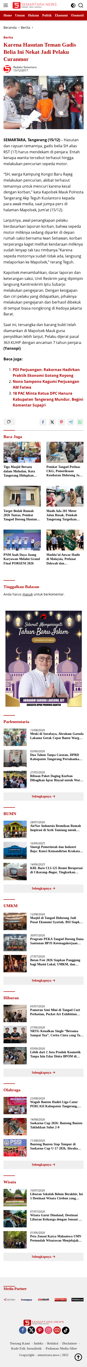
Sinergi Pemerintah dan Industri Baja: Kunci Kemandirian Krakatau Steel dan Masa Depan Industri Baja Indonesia (56, 849)
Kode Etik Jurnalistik (26, 1348)
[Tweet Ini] (52, 422)
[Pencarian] (81, 5)
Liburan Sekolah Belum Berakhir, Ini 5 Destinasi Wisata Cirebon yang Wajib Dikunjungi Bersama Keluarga (56, 1196)
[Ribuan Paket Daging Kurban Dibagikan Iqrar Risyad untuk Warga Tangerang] (15, 779)
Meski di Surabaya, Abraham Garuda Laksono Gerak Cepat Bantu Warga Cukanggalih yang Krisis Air (57, 736)
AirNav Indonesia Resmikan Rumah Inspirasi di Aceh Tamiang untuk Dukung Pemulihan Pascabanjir (55, 828)
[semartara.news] (34, 5)
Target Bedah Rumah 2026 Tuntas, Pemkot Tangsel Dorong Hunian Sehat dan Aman (20, 515)
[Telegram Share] (70, 422)
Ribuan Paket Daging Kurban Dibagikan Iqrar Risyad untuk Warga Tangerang (56, 778)
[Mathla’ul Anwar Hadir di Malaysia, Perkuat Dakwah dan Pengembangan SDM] (65, 540)
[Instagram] (48, 1330)
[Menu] (6, 5)
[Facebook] (22, 1330)
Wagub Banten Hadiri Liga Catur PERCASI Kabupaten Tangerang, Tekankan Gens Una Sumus (54, 1104)
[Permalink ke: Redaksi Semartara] (7, 68)
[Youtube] (57, 1330)
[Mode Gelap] (73, 5)
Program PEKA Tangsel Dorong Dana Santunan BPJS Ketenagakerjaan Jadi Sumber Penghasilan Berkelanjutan (57, 941)
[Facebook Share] (42, 422)
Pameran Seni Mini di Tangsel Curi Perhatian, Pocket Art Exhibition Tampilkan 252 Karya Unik (55, 1012)
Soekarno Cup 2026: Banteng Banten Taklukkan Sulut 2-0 (56, 1125)
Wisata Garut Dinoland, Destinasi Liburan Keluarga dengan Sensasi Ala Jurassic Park (56, 1217)
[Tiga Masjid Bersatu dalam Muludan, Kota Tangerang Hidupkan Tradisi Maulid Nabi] (22, 452)
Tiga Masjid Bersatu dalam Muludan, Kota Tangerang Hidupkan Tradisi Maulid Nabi (19, 471)
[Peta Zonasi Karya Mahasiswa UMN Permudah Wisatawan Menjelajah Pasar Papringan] (15, 1240)
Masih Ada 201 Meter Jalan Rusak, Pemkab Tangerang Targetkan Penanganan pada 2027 (62, 515)
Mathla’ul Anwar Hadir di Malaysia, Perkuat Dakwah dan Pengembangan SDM (63, 559)
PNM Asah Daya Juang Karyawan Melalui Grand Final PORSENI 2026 (21, 559)
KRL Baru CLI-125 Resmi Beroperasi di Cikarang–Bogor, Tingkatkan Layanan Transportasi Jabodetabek (56, 870)
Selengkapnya (42, 796)
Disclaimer (69, 1343)
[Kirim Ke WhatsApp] (80, 422)
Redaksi (52, 1343)
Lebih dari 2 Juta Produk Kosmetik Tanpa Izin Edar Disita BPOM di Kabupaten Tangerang (55, 1054)
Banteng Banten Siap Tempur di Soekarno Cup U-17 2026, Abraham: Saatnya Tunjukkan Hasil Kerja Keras (56, 1147)
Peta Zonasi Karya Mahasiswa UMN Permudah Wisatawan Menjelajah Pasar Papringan (55, 1239)
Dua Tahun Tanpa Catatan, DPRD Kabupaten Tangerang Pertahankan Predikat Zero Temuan (55, 757)
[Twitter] (31, 1330)
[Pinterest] (40, 1330)
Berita (8, 37)
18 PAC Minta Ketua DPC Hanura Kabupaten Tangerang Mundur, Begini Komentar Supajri (48, 399)
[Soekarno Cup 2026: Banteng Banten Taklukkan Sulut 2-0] (15, 1126)
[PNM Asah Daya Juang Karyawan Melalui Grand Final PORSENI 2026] (22, 540)
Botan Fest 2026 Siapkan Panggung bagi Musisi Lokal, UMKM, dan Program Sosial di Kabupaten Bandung (55, 962)
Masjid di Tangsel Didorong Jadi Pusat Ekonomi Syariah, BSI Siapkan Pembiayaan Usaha (56, 920)
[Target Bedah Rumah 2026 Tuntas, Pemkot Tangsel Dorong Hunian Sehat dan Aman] (22, 496)
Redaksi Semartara (25, 67)
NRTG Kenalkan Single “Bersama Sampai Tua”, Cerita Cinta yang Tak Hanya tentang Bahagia (56, 1033)
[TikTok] (65, 1330)
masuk (28, 594)
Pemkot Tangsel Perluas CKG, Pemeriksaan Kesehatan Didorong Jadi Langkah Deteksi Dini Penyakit (64, 471)
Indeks (38, 1343)
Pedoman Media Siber (61, 1348)
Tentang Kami (20, 1343)
